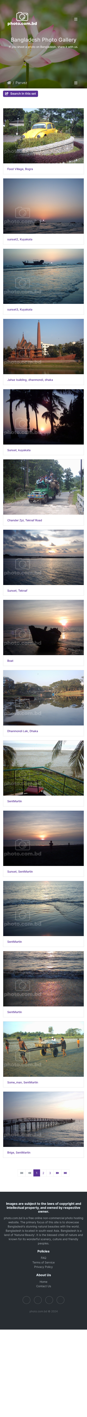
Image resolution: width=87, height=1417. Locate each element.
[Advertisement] (43, 1373)
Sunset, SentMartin (20, 871)
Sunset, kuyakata (19, 450)
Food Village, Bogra (20, 169)
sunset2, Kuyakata (19, 239)
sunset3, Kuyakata (19, 309)
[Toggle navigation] (76, 19)
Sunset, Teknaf (17, 590)
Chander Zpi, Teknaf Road (24, 520)
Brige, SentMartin (18, 1152)
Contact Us (43, 1286)
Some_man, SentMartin (22, 1082)
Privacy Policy (43, 1266)
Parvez (21, 83)
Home (9, 82)
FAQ (43, 1257)
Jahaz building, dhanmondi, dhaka (30, 379)
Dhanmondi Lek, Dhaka (22, 731)
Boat (10, 660)
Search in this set (23, 93)
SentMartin (14, 801)
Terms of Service (43, 1262)
